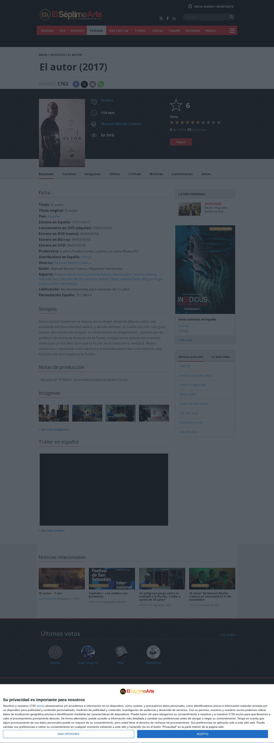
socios (41, 705)
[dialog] (137, 713)
